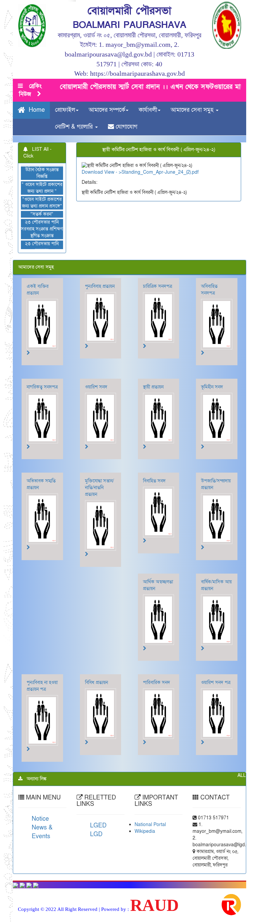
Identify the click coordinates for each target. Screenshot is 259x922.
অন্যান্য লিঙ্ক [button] (35, 779)
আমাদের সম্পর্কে (107, 110)
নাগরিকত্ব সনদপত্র (42, 387)
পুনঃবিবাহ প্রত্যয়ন (100, 286)
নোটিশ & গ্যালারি (74, 127)
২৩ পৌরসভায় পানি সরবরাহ (42, 236)
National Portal (150, 824)
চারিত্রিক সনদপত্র (157, 286)
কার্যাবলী (148, 110)
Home (35, 110)
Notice (40, 819)
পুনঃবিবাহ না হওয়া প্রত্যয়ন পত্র (42, 685)
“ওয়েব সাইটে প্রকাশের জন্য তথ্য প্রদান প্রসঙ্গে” (42, 192)
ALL (241, 775)
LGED (98, 825)
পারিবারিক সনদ (156, 682)
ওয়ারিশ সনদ (96, 387)
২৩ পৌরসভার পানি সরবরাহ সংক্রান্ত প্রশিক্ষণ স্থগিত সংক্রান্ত (42, 219)
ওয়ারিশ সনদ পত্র (215, 682)
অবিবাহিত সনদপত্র (209, 289)
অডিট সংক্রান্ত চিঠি (42, 248)
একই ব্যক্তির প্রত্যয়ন (38, 289)
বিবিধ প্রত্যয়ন (96, 682)
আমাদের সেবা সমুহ (193, 110)
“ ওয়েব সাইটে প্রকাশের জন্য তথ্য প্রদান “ (42, 177)
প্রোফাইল (65, 110)
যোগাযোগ (125, 127)
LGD (96, 834)
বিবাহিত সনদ (154, 481)
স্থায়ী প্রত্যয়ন (153, 387)
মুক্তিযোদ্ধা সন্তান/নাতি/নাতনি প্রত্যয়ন (99, 488)
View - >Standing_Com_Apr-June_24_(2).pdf (151, 172)
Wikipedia (145, 831)
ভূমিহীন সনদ (212, 387)
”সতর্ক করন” (42, 204)
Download (92, 172)
